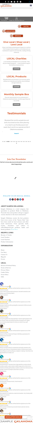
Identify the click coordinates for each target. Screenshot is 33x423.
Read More (14, 229)
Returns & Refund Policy (8, 265)
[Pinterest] (23, 199)
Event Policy (4, 274)
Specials (16, 36)
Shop (8, 26)
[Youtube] (15, 199)
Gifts (24, 26)
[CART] (29, 1)
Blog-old (3, 257)
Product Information (7, 242)
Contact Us (4, 254)
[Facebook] (10, 199)
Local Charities (5, 239)
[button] (31, 5)
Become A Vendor (6, 235)
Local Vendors (5, 237)
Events (3, 259)
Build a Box (24, 31)
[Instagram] (13, 199)
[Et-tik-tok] (18, 199)
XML (2, 277)
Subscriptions (8, 31)
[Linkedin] (20, 199)
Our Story (4, 252)
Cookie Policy (5, 272)
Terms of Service (6, 268)
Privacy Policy (5, 270)
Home (2, 250)
